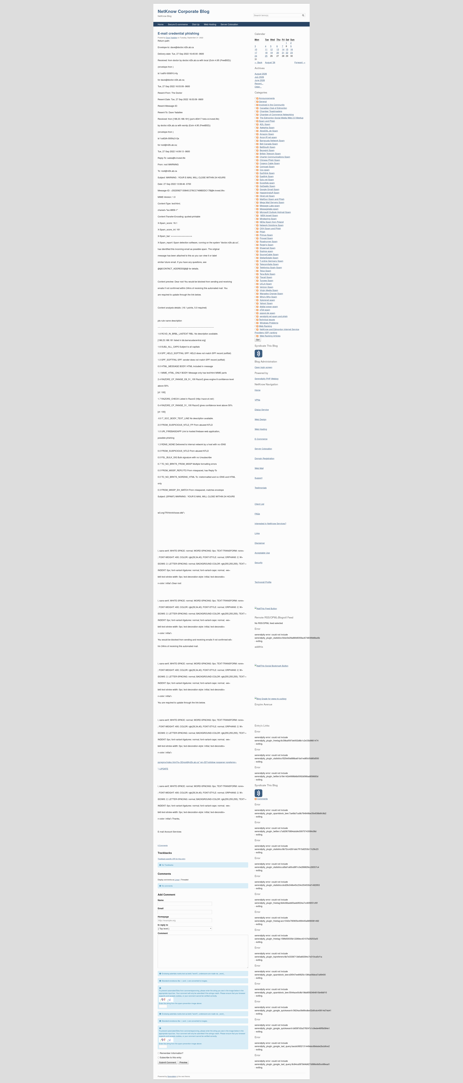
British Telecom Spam (270, 153)
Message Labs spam (270, 205)
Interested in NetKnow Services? (270, 523)
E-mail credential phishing (178, 33)
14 (283, 49)
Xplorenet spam (267, 299)
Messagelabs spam (269, 208)
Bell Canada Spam (269, 143)
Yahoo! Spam (266, 303)
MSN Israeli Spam (269, 215)
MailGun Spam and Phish (272, 199)
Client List (259, 503)
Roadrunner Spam (268, 241)
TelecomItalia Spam (269, 264)
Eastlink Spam (267, 176)
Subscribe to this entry (170, 1057)
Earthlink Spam (267, 173)
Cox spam (264, 169)
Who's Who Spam (268, 296)
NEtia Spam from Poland (272, 221)
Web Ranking (265, 326)
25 (266, 55)
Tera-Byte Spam (267, 273)
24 (256, 55)
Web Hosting (210, 24)
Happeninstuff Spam (269, 192)
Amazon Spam (267, 133)
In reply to (163, 924)
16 (291, 49)
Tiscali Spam (266, 277)
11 (266, 49)
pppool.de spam (267, 313)
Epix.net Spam (267, 179)
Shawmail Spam (267, 247)
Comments (262, 798)
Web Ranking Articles (270, 335)
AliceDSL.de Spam (269, 130)
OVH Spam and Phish (270, 228)
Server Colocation (229, 24)
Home (160, 24)
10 (256, 49)
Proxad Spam (266, 238)
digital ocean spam (269, 306)
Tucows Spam (266, 280)
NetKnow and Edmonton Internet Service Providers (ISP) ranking (277, 331)
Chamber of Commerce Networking (277, 114)
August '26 (270, 62)
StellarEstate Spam (269, 257)
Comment (163, 933)
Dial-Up (195, 24)
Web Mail (259, 468)
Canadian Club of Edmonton (273, 107)
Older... (258, 86)
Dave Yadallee (171, 37)
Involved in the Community (272, 104)
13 (277, 49)
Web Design (260, 419)
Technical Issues (267, 319)
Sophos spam (266, 251)
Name (161, 900)
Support (258, 477)
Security (258, 562)
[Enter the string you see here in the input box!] (166, 999)
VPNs (257, 399)
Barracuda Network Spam (272, 140)
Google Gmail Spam (269, 189)
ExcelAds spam (267, 182)
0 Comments (163, 845)
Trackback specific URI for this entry (171, 858)
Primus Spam (266, 234)
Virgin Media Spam (269, 290)
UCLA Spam (266, 283)
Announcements (267, 98)
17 (256, 52)
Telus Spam (265, 270)
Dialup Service (262, 409)
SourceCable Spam (269, 254)
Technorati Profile (263, 582)
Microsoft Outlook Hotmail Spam (275, 212)
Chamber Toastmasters (271, 111)
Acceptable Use (262, 552)
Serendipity (171, 1076)
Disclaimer (260, 543)
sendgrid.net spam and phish (274, 316)
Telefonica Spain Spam (271, 267)
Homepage (163, 916)
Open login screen (263, 367)
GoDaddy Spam (267, 186)
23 (291, 52)
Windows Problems (269, 322)
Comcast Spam (267, 166)
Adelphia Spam (267, 127)
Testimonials (261, 487)
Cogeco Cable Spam (270, 163)
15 (287, 49)
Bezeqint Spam (267, 150)
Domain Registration (264, 458)
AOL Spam (265, 124)
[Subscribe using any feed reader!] (266, 608)
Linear (177, 879)
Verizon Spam (266, 286)
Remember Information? (171, 1053)
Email (160, 908)
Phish (262, 231)
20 (277, 52)
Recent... (259, 83)
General (263, 101)
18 (266, 52)
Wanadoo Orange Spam (271, 293)
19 (271, 52)
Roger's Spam (266, 244)
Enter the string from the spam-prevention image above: (180, 1003)
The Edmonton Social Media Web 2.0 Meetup (281, 117)
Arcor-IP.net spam (268, 137)
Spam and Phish (267, 120)
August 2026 (261, 73)
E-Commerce (261, 438)
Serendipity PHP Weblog (266, 378)
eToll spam (265, 309)
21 (283, 52)
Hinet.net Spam (267, 195)
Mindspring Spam (268, 218)
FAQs (257, 513)
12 (271, 49)
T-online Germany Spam (271, 260)
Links (257, 533)
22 (287, 52)
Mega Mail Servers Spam (272, 202)
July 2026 (259, 76)
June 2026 (260, 80)
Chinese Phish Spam (270, 160)
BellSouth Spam (267, 147)
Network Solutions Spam (271, 225)
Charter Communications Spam (275, 156)
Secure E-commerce (178, 24)
